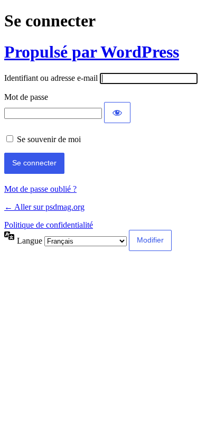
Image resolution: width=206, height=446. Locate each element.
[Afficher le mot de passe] (117, 112)
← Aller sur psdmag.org (44, 206)
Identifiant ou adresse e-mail (51, 77)
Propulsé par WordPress (91, 51)
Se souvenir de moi (49, 139)
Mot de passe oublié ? (40, 188)
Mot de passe (26, 96)
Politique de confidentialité (48, 224)
